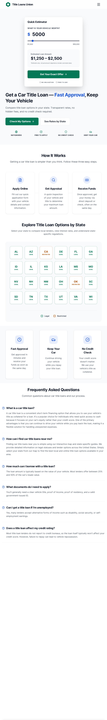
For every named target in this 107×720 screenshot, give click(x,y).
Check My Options (20, 121)
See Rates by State (55, 121)
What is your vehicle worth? (44, 28)
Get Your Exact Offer (51, 74)
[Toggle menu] (99, 4)
